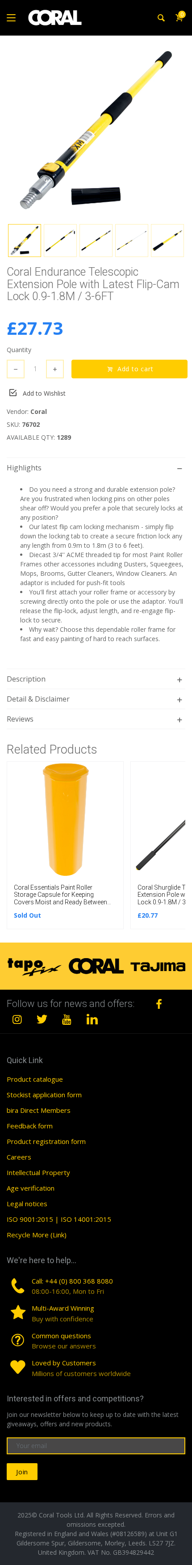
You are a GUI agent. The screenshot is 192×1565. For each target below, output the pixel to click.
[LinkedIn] (92, 1019)
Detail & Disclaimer (38, 699)
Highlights (24, 468)
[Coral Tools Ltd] (55, 18)
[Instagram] (17, 1019)
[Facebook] (159, 1003)
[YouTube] (67, 1019)
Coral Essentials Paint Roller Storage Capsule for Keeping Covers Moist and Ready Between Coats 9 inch (60, 898)
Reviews (20, 719)
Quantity (19, 349)
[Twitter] (42, 1019)
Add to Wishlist (44, 393)
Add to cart (134, 369)
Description (26, 679)
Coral (38, 411)
